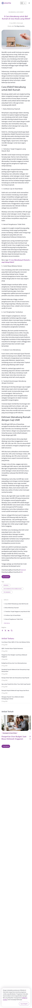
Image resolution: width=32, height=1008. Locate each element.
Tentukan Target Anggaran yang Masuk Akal (17, 611)
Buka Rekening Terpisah (12, 607)
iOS (22, 572)
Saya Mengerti (24, 1003)
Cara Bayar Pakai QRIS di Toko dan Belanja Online (16, 642)
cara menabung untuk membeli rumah (12, 588)
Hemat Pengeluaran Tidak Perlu (14, 619)
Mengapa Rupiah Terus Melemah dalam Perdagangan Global (13, 697)
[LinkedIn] (8, 630)
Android (23, 570)
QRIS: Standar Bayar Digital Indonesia (12, 648)
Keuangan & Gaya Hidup (16, 12)
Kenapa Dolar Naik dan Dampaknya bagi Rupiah (15, 677)
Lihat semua (7, 623)
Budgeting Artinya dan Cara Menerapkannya (14, 663)
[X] (5, 630)
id (24, 3)
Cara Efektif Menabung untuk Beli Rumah (16, 604)
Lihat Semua (6, 746)
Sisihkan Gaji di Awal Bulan (13, 615)
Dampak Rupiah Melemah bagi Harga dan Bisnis (15, 690)
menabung (5, 585)
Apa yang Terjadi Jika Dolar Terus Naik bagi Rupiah (16, 684)
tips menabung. (7, 592)
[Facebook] (2, 630)
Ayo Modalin (6, 576)
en (21, 3)
